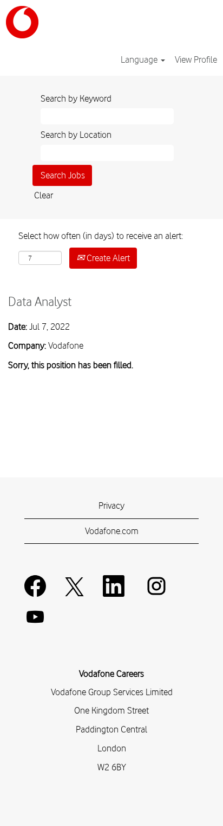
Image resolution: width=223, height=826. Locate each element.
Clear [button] (43, 195)
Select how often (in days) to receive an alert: (100, 235)
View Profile (196, 59)
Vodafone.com (112, 530)
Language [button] (140, 59)
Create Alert (107, 257)
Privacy (111, 505)
